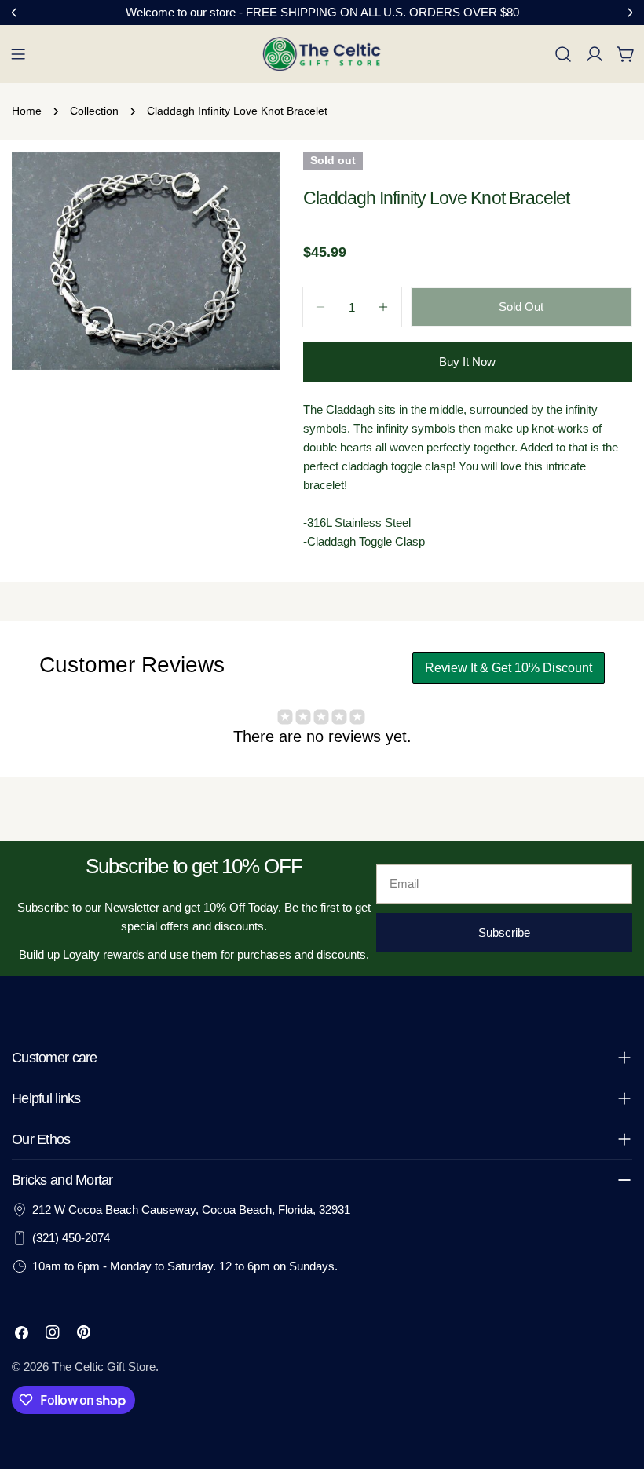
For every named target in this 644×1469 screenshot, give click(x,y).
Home (27, 111)
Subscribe (504, 932)
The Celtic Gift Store (104, 1366)
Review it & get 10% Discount (508, 667)
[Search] (563, 54)
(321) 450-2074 (71, 1237)
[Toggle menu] (18, 54)
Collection (94, 111)
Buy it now (467, 361)
